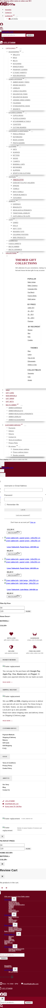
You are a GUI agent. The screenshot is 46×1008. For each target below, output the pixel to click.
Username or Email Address (15, 486)
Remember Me (12, 505)
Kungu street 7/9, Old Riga (13, 806)
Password (8, 495)
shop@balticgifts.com (12, 804)
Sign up (32, 522)
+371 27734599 (10, 801)
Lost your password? (23, 515)
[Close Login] (2, 864)
